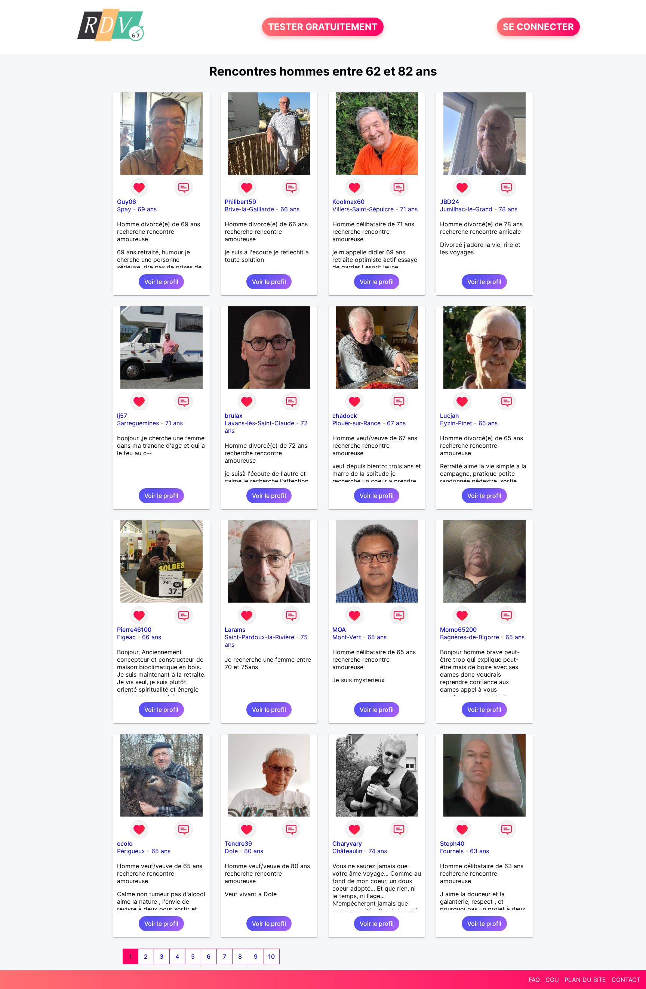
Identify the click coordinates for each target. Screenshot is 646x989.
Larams (235, 629)
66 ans (289, 209)
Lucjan (449, 415)
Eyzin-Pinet (456, 423)
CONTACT (626, 979)
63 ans (479, 851)
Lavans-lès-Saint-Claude (259, 423)
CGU (552, 979)
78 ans (508, 209)
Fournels (452, 851)
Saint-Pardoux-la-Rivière (259, 637)
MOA (339, 629)
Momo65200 (458, 629)
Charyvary (347, 843)
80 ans (253, 851)
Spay (124, 209)
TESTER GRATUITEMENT (323, 26)
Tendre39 (238, 843)
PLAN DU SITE (585, 979)
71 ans (409, 209)
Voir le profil (161, 281)
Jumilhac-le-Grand (466, 209)
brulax (234, 415)
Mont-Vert (346, 637)
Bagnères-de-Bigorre (469, 637)
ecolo (125, 843)
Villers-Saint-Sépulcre (363, 209)
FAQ (534, 979)
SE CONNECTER (538, 26)
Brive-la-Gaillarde (249, 209)
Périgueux (131, 851)
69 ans (147, 209)
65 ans (488, 423)
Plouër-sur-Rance (356, 423)
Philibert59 (240, 201)
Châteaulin (347, 851)
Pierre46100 (134, 629)
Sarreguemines (138, 423)
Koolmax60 (348, 201)
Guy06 (126, 201)
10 (271, 956)
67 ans (396, 423)
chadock (344, 415)
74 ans (378, 851)
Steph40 (452, 843)
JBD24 (449, 201)
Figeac (126, 637)
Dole (231, 851)
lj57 (122, 415)
